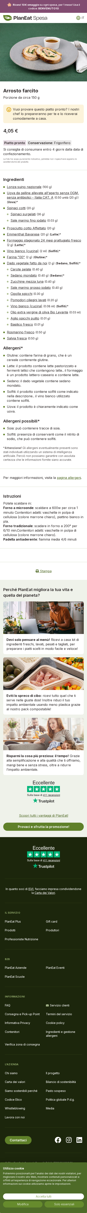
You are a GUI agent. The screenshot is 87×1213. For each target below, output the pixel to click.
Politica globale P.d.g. (60, 1099)
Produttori (52, 930)
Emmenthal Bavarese (23, 234)
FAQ (7, 1005)
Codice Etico (13, 1099)
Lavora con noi (15, 1117)
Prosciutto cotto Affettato (26, 228)
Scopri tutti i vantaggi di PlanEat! (43, 815)
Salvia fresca (17, 338)
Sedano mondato (24, 275)
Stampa (45, 571)
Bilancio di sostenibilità (61, 1082)
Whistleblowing (15, 1108)
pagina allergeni (69, 478)
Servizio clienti (59, 1005)
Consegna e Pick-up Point (22, 1014)
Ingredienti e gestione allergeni (60, 1033)
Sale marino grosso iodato (31, 288)
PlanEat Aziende (16, 967)
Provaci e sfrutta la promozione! (43, 827)
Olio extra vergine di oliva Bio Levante (39, 312)
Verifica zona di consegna (22, 1044)
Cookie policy (55, 1023)
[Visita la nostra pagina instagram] (69, 1140)
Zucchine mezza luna (27, 281)
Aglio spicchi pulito (25, 318)
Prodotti (10, 930)
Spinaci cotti (16, 208)
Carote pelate (21, 269)
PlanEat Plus (13, 921)
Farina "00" (16, 257)
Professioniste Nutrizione (21, 939)
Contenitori (12, 1031)
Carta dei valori (15, 1082)
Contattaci (18, 1140)
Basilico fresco (22, 324)
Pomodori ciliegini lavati (28, 300)
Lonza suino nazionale (24, 187)
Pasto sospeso (56, 1091)
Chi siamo (11, 1073)
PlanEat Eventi (55, 967)
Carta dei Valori (45, 892)
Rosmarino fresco (20, 332)
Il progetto (53, 1073)
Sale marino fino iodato (28, 220)
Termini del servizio (59, 1014)
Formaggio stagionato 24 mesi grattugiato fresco (44, 240)
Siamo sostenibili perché (21, 1091)
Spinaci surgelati (23, 214)
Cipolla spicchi (21, 294)
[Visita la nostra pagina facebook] (58, 1140)
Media (50, 1108)
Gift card (51, 921)
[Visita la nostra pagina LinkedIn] (79, 1140)
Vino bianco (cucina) (23, 251)
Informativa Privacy (17, 1023)
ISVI (30, 889)
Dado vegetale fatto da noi (27, 263)
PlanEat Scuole (15, 976)
